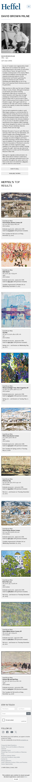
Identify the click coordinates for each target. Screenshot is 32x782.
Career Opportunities (7, 764)
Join (28, 713)
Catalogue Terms (6, 750)
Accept (16, 779)
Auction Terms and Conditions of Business (12, 747)
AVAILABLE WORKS (14, 173)
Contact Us (4, 759)
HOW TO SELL (15, 169)
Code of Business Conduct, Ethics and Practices (14, 762)
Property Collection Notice (8, 755)
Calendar (3, 748)
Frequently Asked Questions (9, 745)
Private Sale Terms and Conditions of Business (14, 752)
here (25, 777)
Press (2, 754)
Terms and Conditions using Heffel (10, 757)
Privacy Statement (6, 760)
